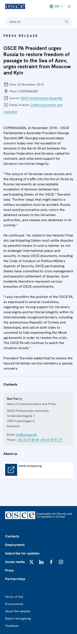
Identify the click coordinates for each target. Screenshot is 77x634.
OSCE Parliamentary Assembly (41, 98)
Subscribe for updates (22, 553)
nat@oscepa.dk (26, 435)
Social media (15, 562)
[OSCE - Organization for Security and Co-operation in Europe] (15, 6)
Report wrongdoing (18, 618)
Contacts (12, 536)
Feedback (11, 626)
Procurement (14, 604)
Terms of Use (14, 597)
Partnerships (15, 579)
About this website (17, 611)
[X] (31, 562)
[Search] (66, 21)
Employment (15, 545)
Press (9, 570)
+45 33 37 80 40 (28, 440)
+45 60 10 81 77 (51, 440)
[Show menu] (69, 6)
